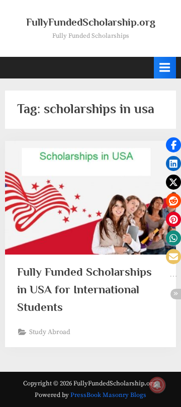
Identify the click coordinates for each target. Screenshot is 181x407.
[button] (173, 144)
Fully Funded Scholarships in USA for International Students (84, 289)
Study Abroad (49, 332)
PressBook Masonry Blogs (108, 395)
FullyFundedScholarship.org (90, 22)
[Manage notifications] (157, 385)
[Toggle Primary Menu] (165, 67)
